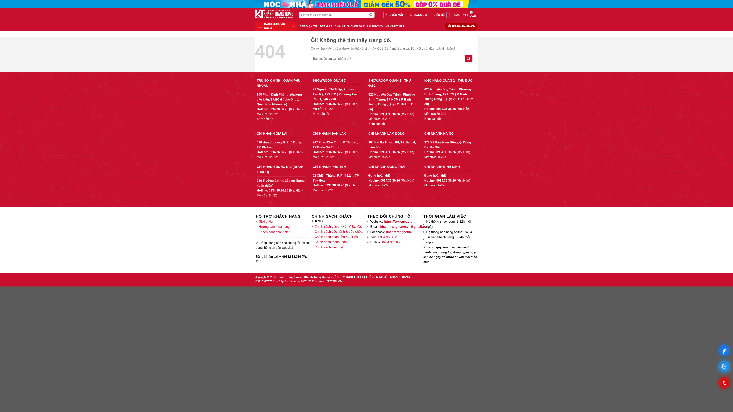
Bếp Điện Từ (308, 26)
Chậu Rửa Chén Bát (350, 26)
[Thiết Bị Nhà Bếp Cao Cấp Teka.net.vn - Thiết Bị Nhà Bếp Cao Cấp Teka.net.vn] (274, 14)
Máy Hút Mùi (394, 26)
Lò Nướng (375, 26)
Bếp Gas (326, 26)
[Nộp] (371, 15)
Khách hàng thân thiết (274, 232)
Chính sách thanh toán (331, 242)
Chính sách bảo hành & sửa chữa (338, 231)
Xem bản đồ (265, 119)
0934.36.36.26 (278, 109)
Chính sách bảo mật (329, 247)
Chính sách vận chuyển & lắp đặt (338, 226)
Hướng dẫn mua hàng (274, 227)
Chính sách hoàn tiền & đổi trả (336, 237)
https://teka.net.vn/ (397, 221)
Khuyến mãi (394, 14)
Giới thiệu (266, 221)
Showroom (418, 14)
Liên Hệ (439, 14)
